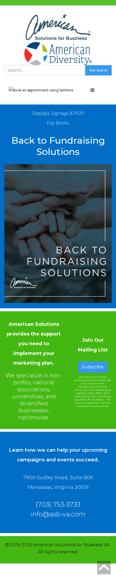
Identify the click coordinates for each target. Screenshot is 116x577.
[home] (58, 26)
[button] (92, 90)
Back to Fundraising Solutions (58, 146)
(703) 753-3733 (58, 504)
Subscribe (93, 366)
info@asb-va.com (58, 514)
